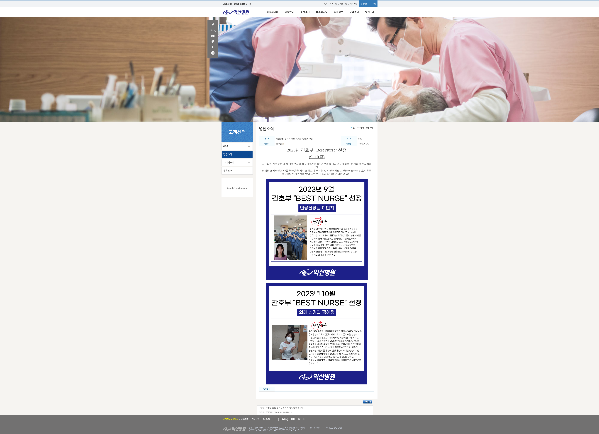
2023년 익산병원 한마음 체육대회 (279, 412)
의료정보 (338, 12)
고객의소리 (228, 162)
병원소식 (227, 154)
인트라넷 (255, 419)
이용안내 (289, 12)
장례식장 (364, 4)
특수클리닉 (322, 12)
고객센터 (354, 12)
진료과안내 (272, 12)
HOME (326, 4)
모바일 (373, 4)
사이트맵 (353, 4)
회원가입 (343, 4)
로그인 (334, 4)
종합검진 (305, 12)
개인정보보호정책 (230, 419)
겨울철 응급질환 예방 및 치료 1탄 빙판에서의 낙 (284, 408)
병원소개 (369, 12)
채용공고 (227, 170)
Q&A (225, 146)
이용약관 (245, 419)
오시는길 (266, 419)
